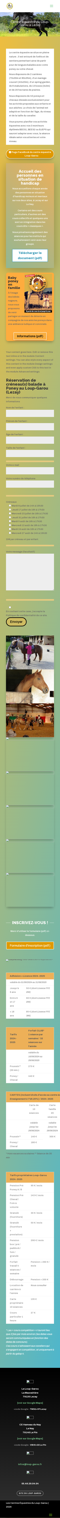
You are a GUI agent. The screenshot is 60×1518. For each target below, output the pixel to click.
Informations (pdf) (30, 336)
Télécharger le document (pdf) (30, 255)
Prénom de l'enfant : (17, 421)
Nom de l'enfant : (15, 407)
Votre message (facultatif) (20, 551)
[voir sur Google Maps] (30, 1403)
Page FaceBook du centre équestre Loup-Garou (31, 154)
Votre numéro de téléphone (20, 478)
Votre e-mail (12, 465)
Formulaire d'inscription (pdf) (30, 945)
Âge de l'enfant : (15, 434)
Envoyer (16, 622)
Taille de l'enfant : (16, 448)
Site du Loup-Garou (30, 1493)
